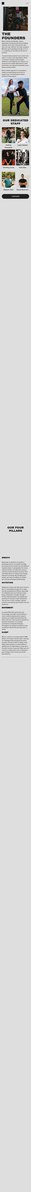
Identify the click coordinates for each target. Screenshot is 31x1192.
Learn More (15, 196)
